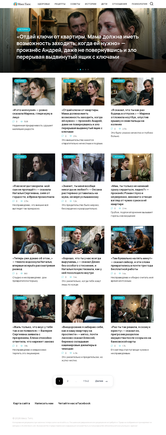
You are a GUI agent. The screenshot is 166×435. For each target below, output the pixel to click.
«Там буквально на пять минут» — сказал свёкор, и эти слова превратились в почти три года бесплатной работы (132, 263)
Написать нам (44, 403)
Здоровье (43, 3)
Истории (90, 3)
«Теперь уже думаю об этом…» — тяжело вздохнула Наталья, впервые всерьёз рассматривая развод (33, 263)
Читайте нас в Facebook (74, 403)
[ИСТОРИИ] (33, 103)
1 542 (86, 381)
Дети (104, 3)
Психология (139, 3)
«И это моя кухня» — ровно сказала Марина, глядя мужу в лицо (32, 113)
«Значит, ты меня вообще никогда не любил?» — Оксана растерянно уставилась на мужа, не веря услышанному (82, 191)
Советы (75, 3)
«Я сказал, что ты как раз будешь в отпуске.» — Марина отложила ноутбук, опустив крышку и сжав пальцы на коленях (130, 117)
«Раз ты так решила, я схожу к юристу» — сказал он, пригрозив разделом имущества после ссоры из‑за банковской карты (131, 334)
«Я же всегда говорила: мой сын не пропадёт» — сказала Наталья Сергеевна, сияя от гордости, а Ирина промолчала (33, 191)
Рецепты (60, 3)
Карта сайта (21, 403)
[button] (77, 69)
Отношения (119, 3)
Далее (99, 381)
